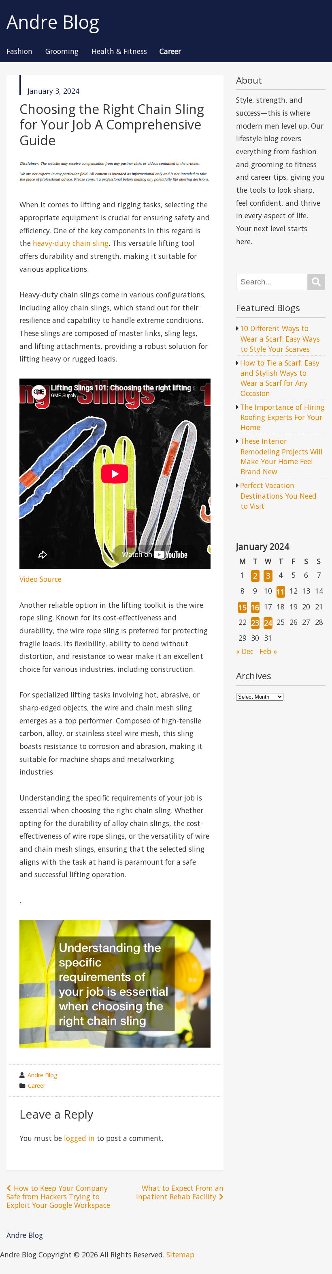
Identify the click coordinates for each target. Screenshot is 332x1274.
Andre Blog (52, 22)
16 (255, 607)
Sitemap (180, 1254)
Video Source (40, 579)
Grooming (62, 51)
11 (281, 591)
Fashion (19, 51)
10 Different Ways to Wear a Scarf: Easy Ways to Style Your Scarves (280, 338)
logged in (79, 1138)
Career (170, 51)
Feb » (268, 651)
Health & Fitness (119, 51)
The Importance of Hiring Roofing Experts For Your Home (282, 417)
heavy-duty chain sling (71, 243)
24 (268, 623)
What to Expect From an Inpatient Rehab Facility (179, 1192)
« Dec (244, 651)
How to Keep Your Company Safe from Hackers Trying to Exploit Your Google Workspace (58, 1196)
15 (242, 607)
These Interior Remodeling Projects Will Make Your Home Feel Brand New (281, 456)
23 (255, 623)
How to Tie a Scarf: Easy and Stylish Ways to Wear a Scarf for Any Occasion (279, 378)
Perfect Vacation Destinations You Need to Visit (278, 495)
